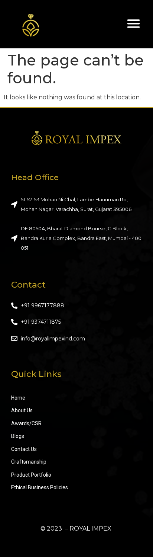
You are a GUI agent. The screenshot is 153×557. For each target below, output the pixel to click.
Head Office (35, 177)
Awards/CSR (26, 423)
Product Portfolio (31, 475)
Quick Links (36, 374)
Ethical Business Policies (39, 487)
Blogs (17, 436)
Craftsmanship (28, 462)
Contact (28, 284)
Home (18, 398)
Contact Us (24, 449)
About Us (22, 410)
